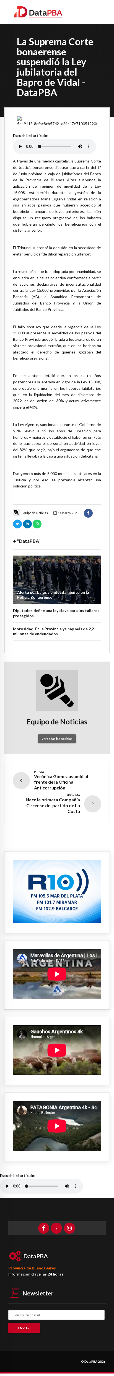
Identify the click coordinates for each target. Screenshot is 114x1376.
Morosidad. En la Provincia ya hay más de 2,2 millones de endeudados (53, 631)
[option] (57, 121)
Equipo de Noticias (35, 513)
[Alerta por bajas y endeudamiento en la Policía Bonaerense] (57, 579)
